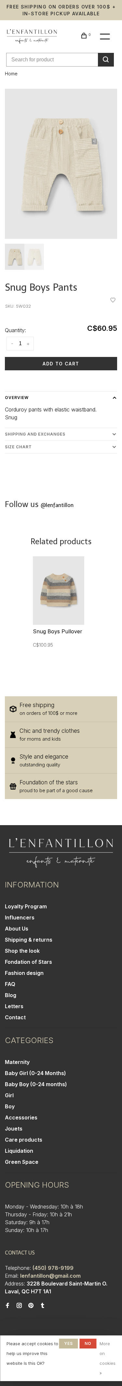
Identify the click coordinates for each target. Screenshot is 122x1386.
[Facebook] (7, 1305)
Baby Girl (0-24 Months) (35, 1073)
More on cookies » (107, 1358)
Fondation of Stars (28, 962)
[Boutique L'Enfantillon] (61, 853)
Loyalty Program (26, 906)
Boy (10, 1106)
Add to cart (61, 363)
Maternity (17, 1062)
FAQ (10, 984)
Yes (68, 1343)
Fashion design (24, 973)
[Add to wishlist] (112, 300)
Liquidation (19, 1150)
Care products (23, 1139)
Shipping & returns (28, 939)
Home (11, 73)
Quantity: (15, 330)
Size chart (18, 446)
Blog (10, 995)
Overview (17, 397)
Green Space (21, 1162)
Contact (15, 1017)
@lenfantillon (57, 505)
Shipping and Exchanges (35, 434)
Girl (9, 1095)
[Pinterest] (31, 1305)
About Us (16, 928)
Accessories (21, 1117)
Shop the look (22, 950)
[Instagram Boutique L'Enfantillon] (19, 1305)
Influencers (19, 917)
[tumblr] (42, 1305)
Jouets (13, 1128)
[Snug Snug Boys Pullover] (58, 590)
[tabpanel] (61, 164)
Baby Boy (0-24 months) (36, 1084)
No (88, 1343)
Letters (14, 1006)
